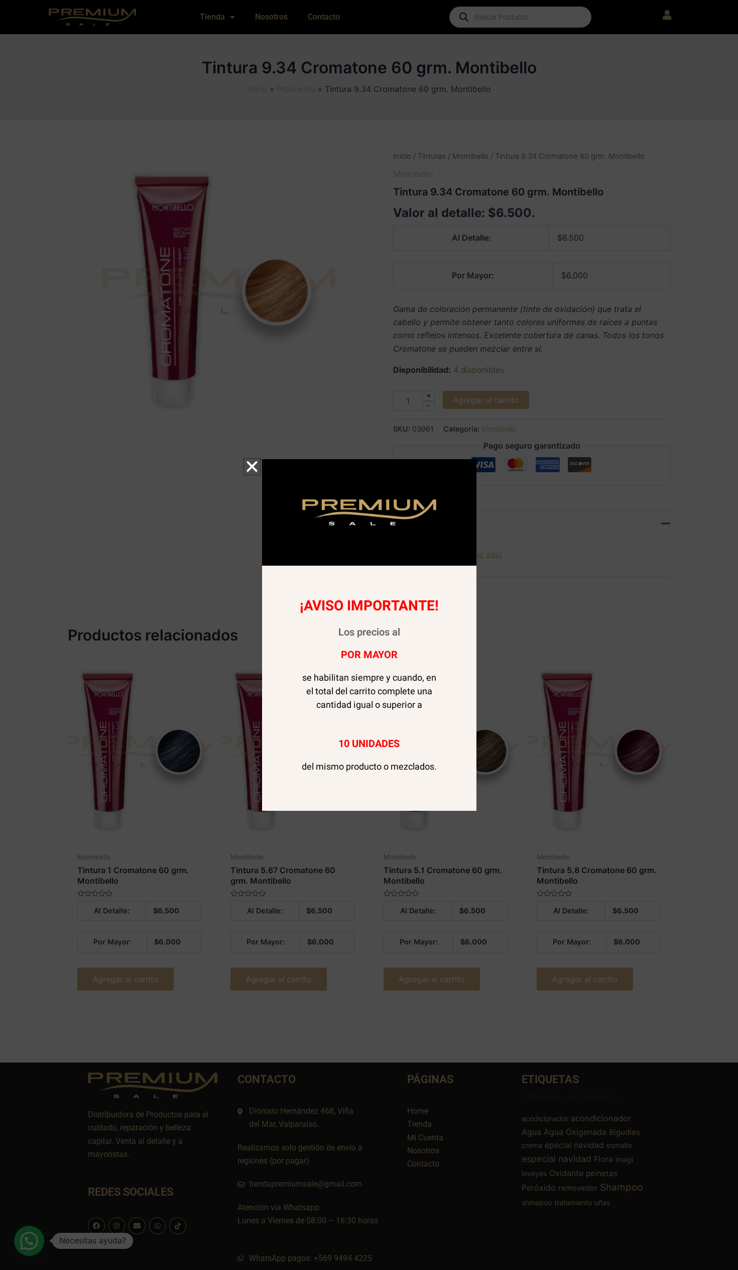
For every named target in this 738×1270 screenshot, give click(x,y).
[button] (252, 466)
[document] (369, 635)
